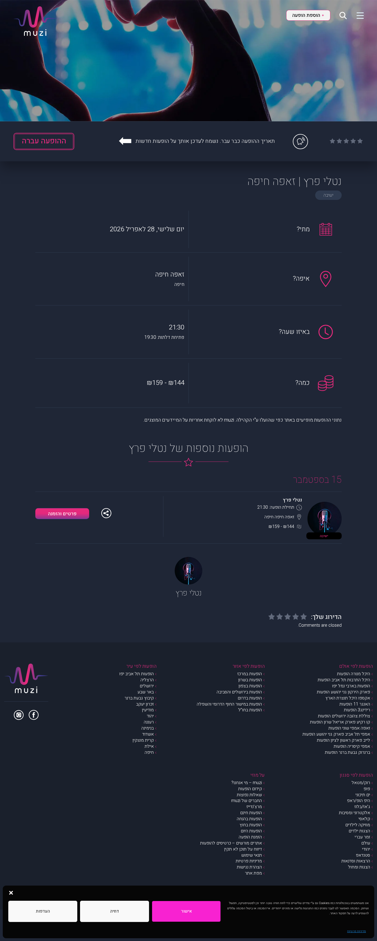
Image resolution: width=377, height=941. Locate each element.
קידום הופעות (250, 788)
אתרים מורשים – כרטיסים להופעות (231, 843)
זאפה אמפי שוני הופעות (349, 728)
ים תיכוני (362, 795)
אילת (149, 746)
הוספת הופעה (308, 15)
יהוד (150, 716)
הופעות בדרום (250, 698)
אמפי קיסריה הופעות (352, 746)
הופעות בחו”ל (250, 710)
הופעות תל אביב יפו (136, 674)
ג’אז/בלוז (362, 806)
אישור (186, 911)
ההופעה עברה (44, 141)
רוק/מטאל (361, 782)
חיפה (149, 752)
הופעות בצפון (250, 686)
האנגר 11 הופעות (354, 704)
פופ (366, 788)
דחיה (114, 911)
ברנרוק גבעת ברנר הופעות (347, 752)
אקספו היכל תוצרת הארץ (347, 698)
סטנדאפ (363, 855)
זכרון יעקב (145, 704)
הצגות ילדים (359, 831)
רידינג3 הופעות (357, 710)
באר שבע (145, 692)
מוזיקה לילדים (357, 825)
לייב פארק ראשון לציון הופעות (343, 740)
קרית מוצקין (143, 740)
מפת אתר (253, 873)
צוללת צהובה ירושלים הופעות (344, 716)
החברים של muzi (246, 800)
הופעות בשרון (250, 680)
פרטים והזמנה (62, 514)
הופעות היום (251, 831)
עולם (365, 843)
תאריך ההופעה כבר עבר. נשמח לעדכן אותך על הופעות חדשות (205, 141)
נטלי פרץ (292, 500)
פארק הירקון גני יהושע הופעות (343, 692)
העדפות (43, 911)
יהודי (366, 849)
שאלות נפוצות (249, 795)
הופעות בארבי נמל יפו (351, 686)
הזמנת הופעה (250, 837)
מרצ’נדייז (254, 806)
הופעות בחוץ (251, 825)
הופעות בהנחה (249, 819)
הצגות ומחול (359, 867)
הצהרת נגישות (249, 867)
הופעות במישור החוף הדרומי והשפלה (229, 704)
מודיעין (148, 710)
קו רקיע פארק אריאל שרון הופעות (340, 722)
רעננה (149, 722)
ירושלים (147, 686)
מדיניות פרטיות (356, 931)
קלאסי (364, 819)
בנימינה (147, 728)
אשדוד (148, 734)
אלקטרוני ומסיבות (354, 812)
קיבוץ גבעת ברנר (139, 698)
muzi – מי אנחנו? (246, 782)
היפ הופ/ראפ (358, 800)
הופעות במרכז (249, 674)
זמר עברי (362, 837)
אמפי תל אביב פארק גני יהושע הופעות (336, 734)
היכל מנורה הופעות (353, 674)
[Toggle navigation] (357, 15)
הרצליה (147, 680)
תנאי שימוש (251, 855)
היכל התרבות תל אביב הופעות (344, 680)
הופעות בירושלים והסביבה (239, 692)
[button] (11, 892)
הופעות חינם (251, 812)
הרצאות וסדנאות (355, 861)
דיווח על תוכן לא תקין (243, 849)
